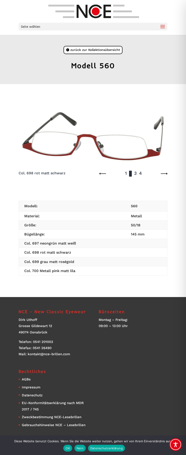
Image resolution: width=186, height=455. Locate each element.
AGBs (26, 379)
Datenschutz (32, 395)
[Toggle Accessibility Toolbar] (175, 444)
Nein (80, 448)
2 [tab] (130, 173)
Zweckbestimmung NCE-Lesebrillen (51, 417)
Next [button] (164, 173)
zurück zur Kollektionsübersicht (95, 50)
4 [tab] (140, 173)
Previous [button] (103, 173)
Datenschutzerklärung (106, 448)
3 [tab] (135, 173)
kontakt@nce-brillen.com (49, 354)
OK (68, 448)
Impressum (31, 387)
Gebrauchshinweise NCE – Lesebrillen (54, 425)
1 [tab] (126, 173)
